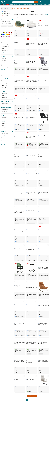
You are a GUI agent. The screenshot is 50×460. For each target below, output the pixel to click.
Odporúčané (22, 17)
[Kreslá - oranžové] (8, 34)
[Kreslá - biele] (1, 33)
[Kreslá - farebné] (9, 36)
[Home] (3, 2)
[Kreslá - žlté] (6, 34)
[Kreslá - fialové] (1, 36)
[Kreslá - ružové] (8, 33)
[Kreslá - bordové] (11, 33)
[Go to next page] (37, 400)
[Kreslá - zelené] (1, 34)
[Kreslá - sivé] (6, 33)
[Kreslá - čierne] (3, 33)
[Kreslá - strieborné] (3, 36)
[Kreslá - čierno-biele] (4, 36)
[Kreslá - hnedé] (9, 34)
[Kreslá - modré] (3, 34)
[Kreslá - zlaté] (4, 33)
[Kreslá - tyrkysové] (4, 34)
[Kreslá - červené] (9, 33)
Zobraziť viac (3, 52)
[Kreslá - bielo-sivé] (6, 36)
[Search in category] (12, 8)
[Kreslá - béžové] (11, 34)
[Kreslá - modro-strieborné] (8, 36)
